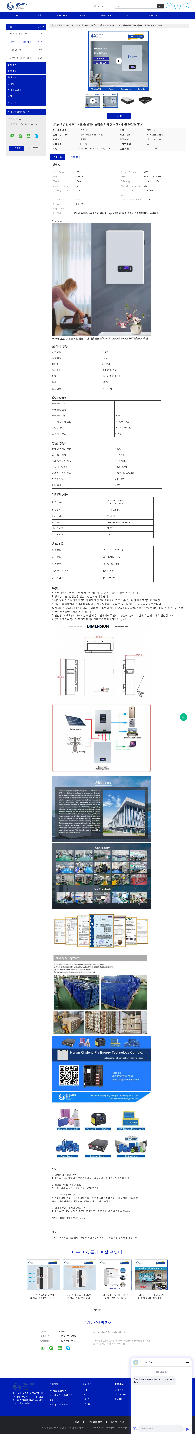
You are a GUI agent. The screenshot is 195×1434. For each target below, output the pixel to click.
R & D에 (118, 1399)
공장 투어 (12, 71)
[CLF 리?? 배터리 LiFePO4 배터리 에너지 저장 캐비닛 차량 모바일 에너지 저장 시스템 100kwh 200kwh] (115, 1276)
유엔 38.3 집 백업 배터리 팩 (93, 1238)
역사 (85, 1395)
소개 (85, 1390)
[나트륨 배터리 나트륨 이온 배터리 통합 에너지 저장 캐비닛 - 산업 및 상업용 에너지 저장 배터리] (79, 1276)
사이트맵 (75, 1422)
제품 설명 (75, 157)
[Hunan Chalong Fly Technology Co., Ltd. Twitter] (177, 6)
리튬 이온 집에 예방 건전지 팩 (123, 1238)
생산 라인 (119, 1390)
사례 (10, 96)
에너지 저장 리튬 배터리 (26, 42)
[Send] (187, 1429)
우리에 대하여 (61, 15)
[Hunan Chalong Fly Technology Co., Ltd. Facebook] (169, 6)
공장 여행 (84, 15)
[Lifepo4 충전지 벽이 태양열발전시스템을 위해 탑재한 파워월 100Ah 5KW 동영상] (119, 61)
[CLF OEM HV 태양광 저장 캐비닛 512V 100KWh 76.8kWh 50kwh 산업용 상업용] (151, 1276)
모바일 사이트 (117, 1422)
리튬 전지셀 (26, 50)
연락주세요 (106, 15)
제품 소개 (26, 27)
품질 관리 (12, 77)
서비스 (86, 1399)
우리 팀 (86, 1404)
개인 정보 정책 (95, 1422)
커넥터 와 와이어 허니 (26, 58)
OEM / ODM (121, 1395)
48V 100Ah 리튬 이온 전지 (65, 1238)
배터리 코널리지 (15, 90)
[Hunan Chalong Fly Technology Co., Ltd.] (12, 136)
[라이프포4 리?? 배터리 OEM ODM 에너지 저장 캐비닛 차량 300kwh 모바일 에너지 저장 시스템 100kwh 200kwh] (43, 1276)
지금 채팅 (153, 15)
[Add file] (135, 1429)
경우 (128, 15)
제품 (39, 15)
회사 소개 (12, 65)
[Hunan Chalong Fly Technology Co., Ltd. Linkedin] (186, 6)
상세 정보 (57, 157)
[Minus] (187, 1362)
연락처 (11, 84)
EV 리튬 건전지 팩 (26, 34)
